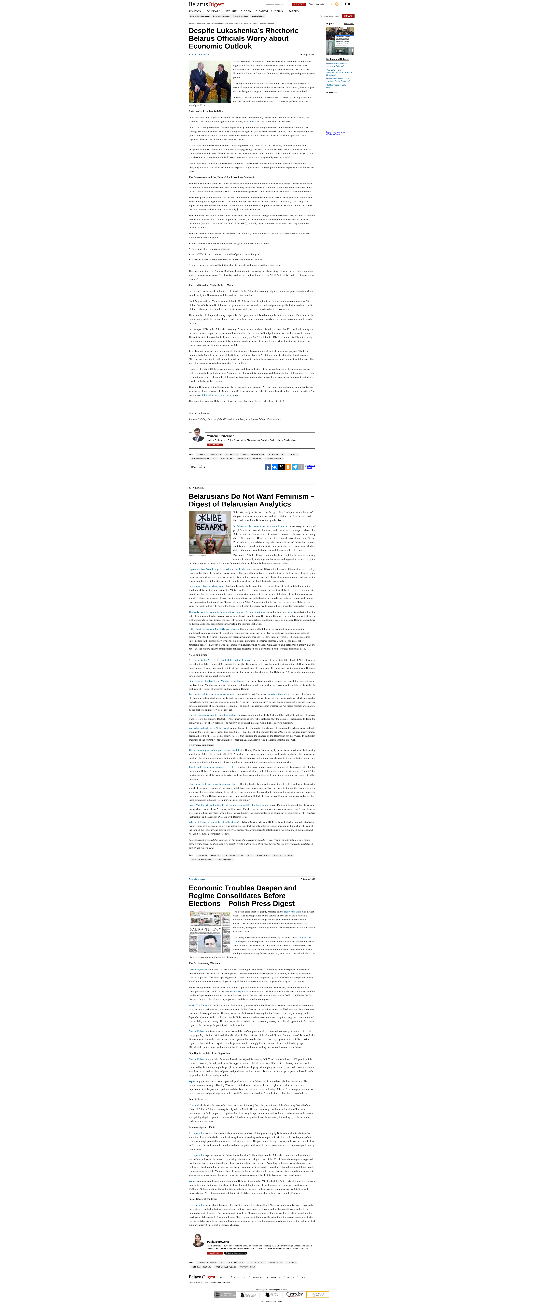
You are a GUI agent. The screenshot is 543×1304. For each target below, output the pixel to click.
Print (194, 467)
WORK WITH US (258, 1277)
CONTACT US (275, 1277)
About (311, 4)
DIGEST (263, 11)
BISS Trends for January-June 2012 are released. (214, 628)
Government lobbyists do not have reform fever (213, 784)
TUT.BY (232, 767)
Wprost (192, 1081)
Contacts (320, 4)
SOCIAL (248, 11)
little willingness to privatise (216, 394)
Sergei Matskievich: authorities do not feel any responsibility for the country (228, 804)
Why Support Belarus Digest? (330, 16)
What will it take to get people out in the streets (213, 821)
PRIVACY (290, 1277)
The (191, 750)
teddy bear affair (292, 911)
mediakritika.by (277, 693)
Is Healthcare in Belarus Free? (337, 86)
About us (224, 1277)
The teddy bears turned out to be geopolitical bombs (216, 611)
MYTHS (278, 11)
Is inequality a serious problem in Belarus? (336, 64)
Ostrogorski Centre (222, 1282)
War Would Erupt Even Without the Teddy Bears (226, 569)
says (238, 605)
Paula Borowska (197, 879)
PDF (205, 467)
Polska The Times (198, 1005)
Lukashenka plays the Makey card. (207, 586)
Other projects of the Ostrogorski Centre (271, 1290)
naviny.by (288, 611)
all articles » (215, 445)
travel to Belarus (257, 16)
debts (253, 121)
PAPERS (293, 11)
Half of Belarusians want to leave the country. (212, 714)
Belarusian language (221, 16)
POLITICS (195, 11)
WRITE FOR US (240, 1277)
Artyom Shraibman (255, 611)
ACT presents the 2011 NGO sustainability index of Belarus (220, 660)
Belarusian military (240, 16)
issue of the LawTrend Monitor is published (218, 680)
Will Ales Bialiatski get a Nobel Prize (208, 727)
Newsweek (194, 1105)
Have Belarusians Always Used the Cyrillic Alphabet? (338, 79)
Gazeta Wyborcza (198, 969)
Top (191, 767)
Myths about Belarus (337, 59)
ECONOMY (213, 11)
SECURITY (231, 11)
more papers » (349, 24)
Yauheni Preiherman (199, 55)
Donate (348, 16)
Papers (330, 23)
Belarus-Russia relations (200, 16)
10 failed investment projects (208, 767)
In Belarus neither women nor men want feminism (260, 526)
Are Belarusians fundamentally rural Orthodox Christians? (339, 72)
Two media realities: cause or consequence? (211, 693)
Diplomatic (194, 569)
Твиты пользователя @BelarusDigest (335, 133)
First (191, 680)
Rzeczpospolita (196, 1133)
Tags (191, 454)
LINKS (302, 1277)
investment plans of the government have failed (217, 750)
